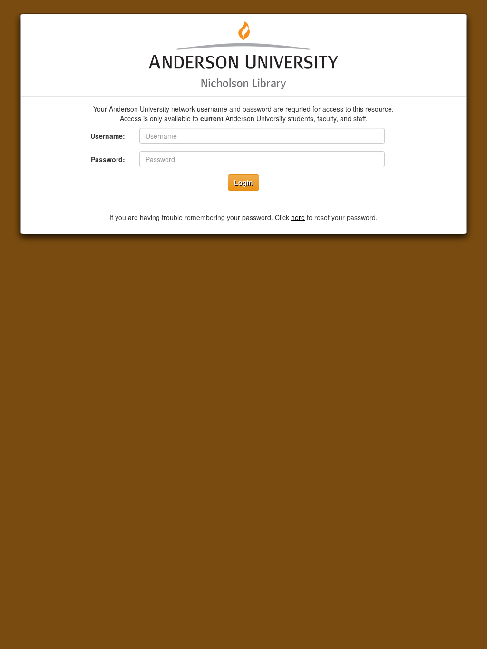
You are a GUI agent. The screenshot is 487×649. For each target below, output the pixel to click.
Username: (107, 136)
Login (243, 182)
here (298, 217)
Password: (108, 159)
